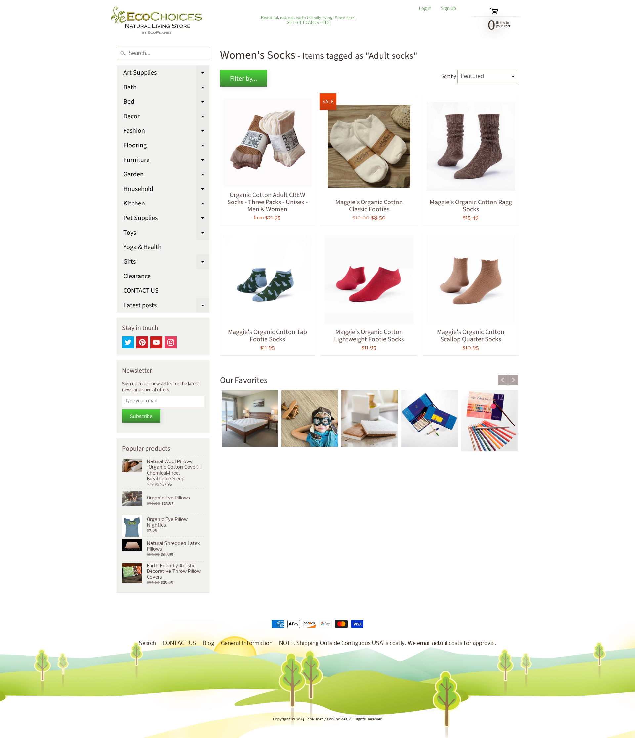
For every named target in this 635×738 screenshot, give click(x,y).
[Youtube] (156, 342)
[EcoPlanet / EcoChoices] (156, 20)
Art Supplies (166, 74)
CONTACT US (141, 290)
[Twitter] (128, 342)
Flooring (166, 147)
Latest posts (166, 307)
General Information (247, 643)
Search (147, 643)
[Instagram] (171, 342)
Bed (166, 103)
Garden (166, 176)
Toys (166, 234)
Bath (166, 88)
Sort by (449, 76)
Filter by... (243, 78)
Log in (425, 9)
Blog (208, 643)
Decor (166, 118)
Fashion (166, 132)
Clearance (137, 276)
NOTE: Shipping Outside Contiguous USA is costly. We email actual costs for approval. (387, 643)
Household (166, 190)
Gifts (166, 263)
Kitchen (166, 205)
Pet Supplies (166, 219)
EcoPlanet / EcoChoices (326, 719)
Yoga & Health (142, 247)
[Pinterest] (142, 342)
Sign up (448, 9)
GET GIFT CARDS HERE (308, 23)
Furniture (166, 161)
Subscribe (141, 416)
